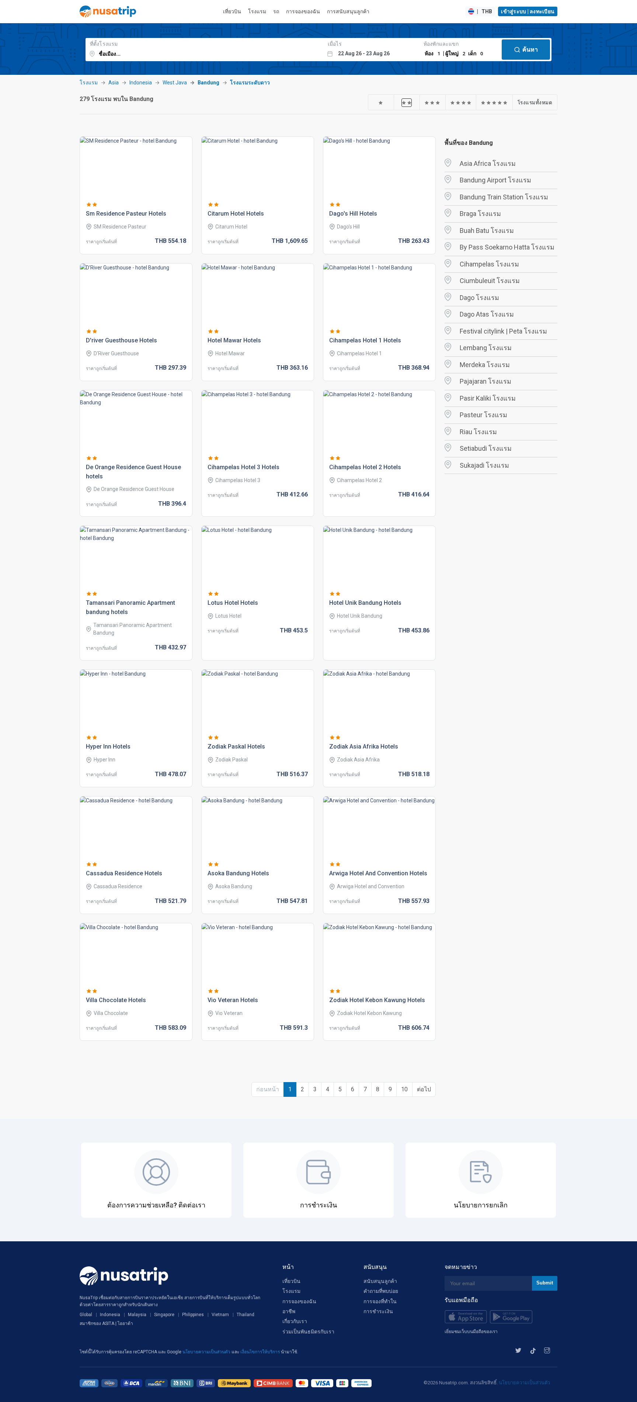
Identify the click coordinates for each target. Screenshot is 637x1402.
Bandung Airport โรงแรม (495, 180)
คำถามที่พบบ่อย (380, 1291)
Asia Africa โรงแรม (488, 163)
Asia (113, 83)
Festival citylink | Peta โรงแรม (503, 331)
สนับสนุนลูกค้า (380, 1281)
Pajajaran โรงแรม (485, 381)
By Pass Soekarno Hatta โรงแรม (507, 247)
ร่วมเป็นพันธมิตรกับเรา (308, 1332)
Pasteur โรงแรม (483, 415)
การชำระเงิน (378, 1311)
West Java (175, 83)
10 (404, 1089)
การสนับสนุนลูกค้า (348, 11)
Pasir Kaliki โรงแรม (488, 398)
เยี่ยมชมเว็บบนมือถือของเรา (471, 1331)
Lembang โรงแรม (486, 348)
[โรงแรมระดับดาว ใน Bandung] (380, 102)
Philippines (193, 1314)
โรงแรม (257, 11)
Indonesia (140, 83)
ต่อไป (424, 1089)
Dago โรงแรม (479, 297)
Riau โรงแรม (478, 432)
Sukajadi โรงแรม (484, 465)
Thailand (245, 1314)
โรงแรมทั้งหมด (535, 102)
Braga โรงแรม (480, 213)
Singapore (164, 1314)
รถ (276, 11)
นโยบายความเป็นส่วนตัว (207, 1351)
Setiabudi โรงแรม (486, 448)
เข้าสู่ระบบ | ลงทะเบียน (527, 11)
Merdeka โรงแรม (485, 365)
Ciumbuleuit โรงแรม (490, 281)
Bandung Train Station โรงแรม (504, 197)
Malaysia (137, 1314)
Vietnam (220, 1314)
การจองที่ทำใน (380, 1301)
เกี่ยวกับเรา (294, 1321)
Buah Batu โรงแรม (487, 230)
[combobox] (204, 49)
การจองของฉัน (303, 11)
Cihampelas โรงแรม (489, 264)
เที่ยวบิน (232, 11)
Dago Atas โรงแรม (487, 314)
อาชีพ (288, 1311)
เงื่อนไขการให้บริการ (260, 1351)
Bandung (208, 83)
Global (86, 1314)
